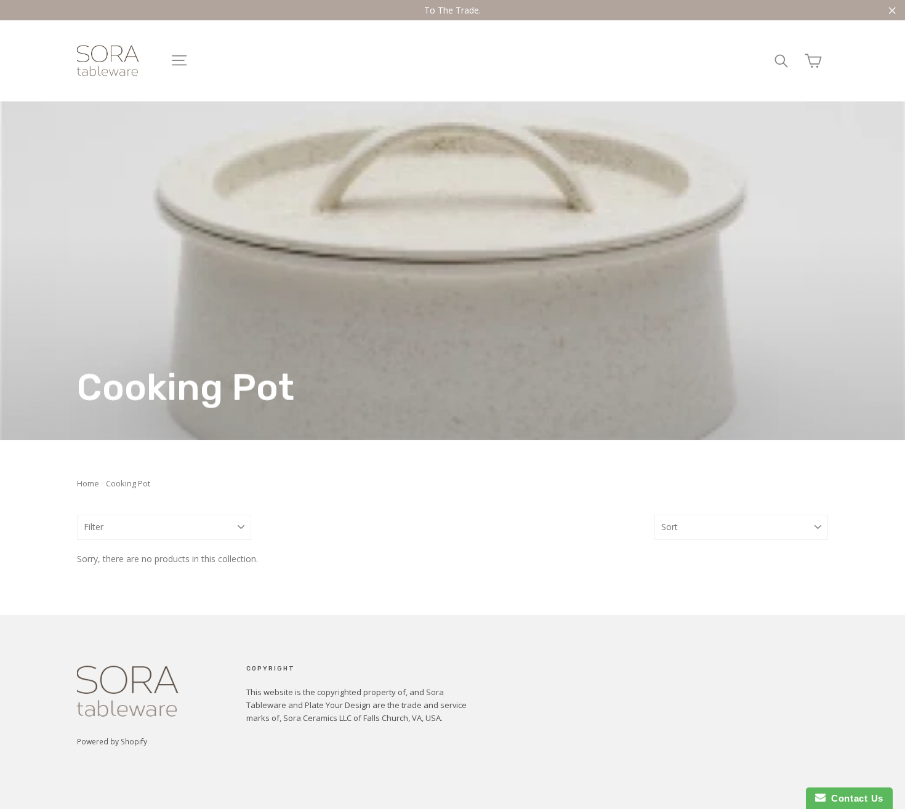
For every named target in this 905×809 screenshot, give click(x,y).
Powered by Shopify (112, 741)
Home (88, 483)
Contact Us (854, 798)
